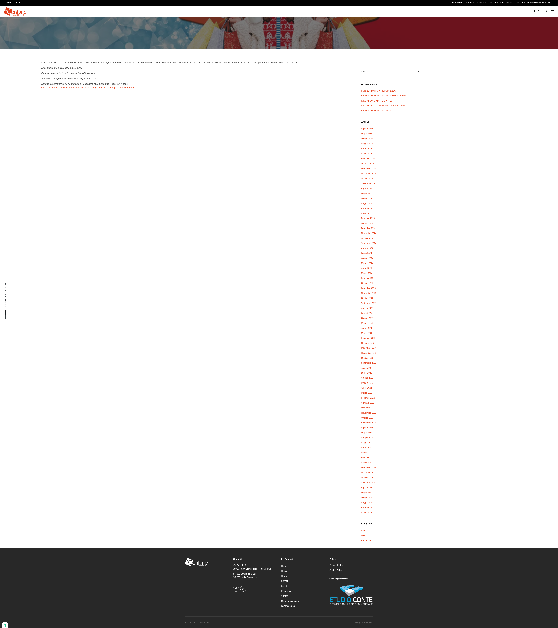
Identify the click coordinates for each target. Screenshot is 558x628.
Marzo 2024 (366, 273)
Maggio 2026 (367, 143)
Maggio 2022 (367, 383)
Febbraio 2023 (368, 338)
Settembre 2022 (368, 363)
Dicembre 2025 (368, 168)
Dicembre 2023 (368, 288)
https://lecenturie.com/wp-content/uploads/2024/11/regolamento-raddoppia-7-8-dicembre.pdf (88, 87)
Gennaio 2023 (367, 343)
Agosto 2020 (367, 487)
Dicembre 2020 (368, 467)
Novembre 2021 (368, 413)
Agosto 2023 (367, 308)
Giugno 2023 (367, 318)
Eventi (46, 26)
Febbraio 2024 (368, 278)
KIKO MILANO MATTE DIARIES (376, 101)
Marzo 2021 (366, 452)
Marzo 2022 (366, 393)
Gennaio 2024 (367, 283)
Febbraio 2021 (368, 457)
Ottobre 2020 (367, 477)
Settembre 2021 (368, 422)
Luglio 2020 (366, 492)
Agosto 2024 (367, 248)
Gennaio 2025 (367, 223)
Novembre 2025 (368, 173)
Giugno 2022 (367, 378)
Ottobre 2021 (367, 417)
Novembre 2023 (368, 293)
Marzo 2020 (366, 512)
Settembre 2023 (368, 303)
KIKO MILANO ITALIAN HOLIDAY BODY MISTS (384, 105)
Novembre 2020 (368, 472)
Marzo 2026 (366, 153)
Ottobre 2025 (367, 178)
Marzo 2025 (366, 213)
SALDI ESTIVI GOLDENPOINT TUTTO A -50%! (384, 95)
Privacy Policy (336, 565)
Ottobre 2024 (367, 238)
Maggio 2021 (367, 442)
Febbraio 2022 (368, 398)
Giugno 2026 (367, 138)
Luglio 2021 (366, 432)
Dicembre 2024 (368, 228)
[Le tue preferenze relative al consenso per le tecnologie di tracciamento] (5, 625)
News (364, 535)
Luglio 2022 (366, 373)
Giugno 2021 (367, 437)
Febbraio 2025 (368, 218)
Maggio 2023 (367, 323)
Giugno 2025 (367, 198)
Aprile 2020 (366, 507)
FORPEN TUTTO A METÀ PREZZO (378, 90)
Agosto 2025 (367, 188)
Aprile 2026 (366, 148)
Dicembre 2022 (368, 348)
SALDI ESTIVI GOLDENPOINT (376, 110)
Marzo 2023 (366, 333)
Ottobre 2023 (367, 298)
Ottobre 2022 (367, 358)
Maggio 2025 (367, 203)
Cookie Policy (336, 570)
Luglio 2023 (366, 313)
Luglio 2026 (366, 133)
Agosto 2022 (367, 368)
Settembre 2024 (368, 243)
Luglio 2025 (366, 193)
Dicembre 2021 (368, 407)
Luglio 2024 (366, 253)
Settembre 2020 (368, 482)
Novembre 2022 (368, 353)
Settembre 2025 (368, 183)
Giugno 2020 (367, 497)
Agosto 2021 (367, 427)
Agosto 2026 (367, 128)
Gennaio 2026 (367, 163)
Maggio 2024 (367, 263)
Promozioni (366, 540)
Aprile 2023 (366, 328)
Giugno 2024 (367, 258)
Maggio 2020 (367, 502)
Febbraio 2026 (368, 158)
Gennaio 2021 (367, 462)
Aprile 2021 (366, 447)
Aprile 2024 (366, 268)
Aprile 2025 (366, 208)
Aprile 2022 (366, 388)
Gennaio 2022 (367, 403)
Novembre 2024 (368, 233)
